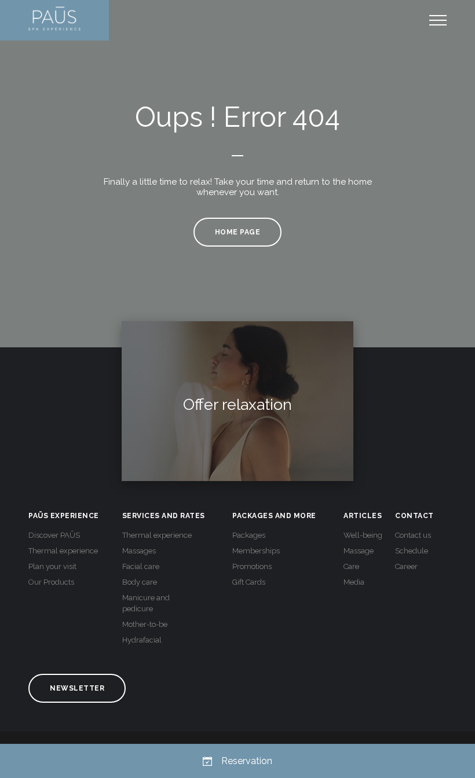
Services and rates (163, 516)
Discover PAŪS (54, 535)
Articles (363, 516)
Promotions (252, 566)
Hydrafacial (142, 640)
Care (351, 566)
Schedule (411, 550)
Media (354, 582)
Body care (139, 582)
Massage (359, 550)
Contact (414, 516)
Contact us (413, 535)
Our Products (51, 582)
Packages (248, 535)
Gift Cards (248, 582)
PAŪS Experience (63, 516)
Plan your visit (52, 566)
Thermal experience (63, 550)
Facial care (140, 566)
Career (406, 566)
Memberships (256, 550)
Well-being (363, 535)
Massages (139, 550)
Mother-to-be (144, 624)
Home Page (238, 232)
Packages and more (274, 516)
